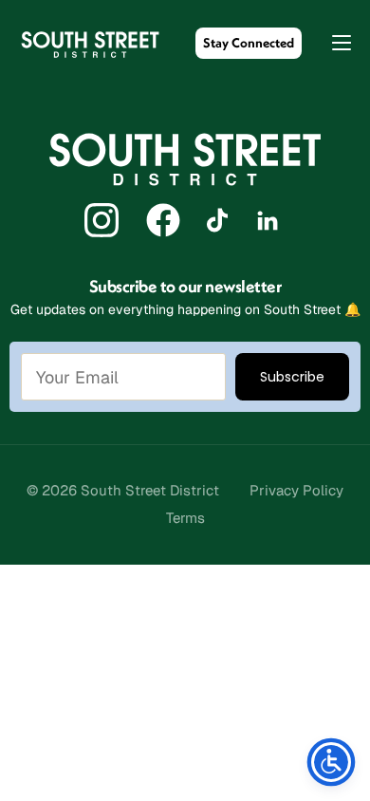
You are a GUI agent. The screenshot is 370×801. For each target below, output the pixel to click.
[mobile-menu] (332, 43)
